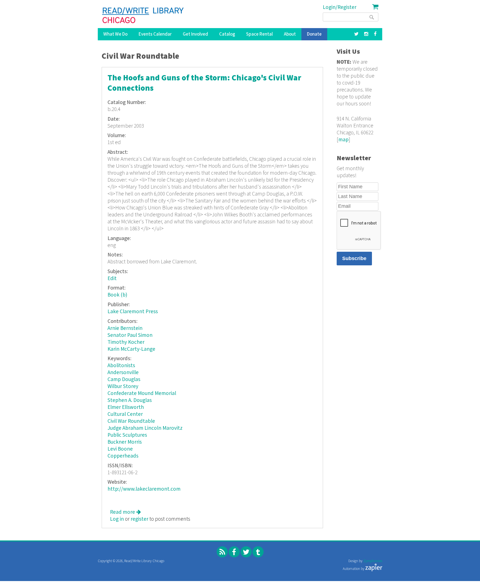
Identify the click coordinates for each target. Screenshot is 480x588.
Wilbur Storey (123, 386)
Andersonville (123, 372)
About (290, 34)
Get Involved (195, 34)
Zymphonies (372, 561)
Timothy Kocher (126, 342)
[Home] (143, 15)
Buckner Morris (125, 442)
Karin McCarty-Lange (131, 349)
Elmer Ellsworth (126, 407)
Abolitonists (121, 365)
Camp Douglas (124, 379)
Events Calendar (155, 34)
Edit (112, 278)
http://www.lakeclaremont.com (144, 489)
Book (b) (117, 294)
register (139, 519)
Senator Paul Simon (130, 335)
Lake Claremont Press (133, 311)
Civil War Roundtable (131, 421)
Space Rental (259, 34)
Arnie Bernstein (125, 328)
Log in (117, 519)
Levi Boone (120, 449)
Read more (125, 512)
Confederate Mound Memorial (142, 393)
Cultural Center (125, 414)
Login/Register (339, 7)
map (343, 139)
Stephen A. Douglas (130, 400)
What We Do (115, 34)
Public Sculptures (127, 435)
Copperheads (123, 456)
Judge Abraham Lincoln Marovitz (145, 428)
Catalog (227, 34)
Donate (314, 34)
